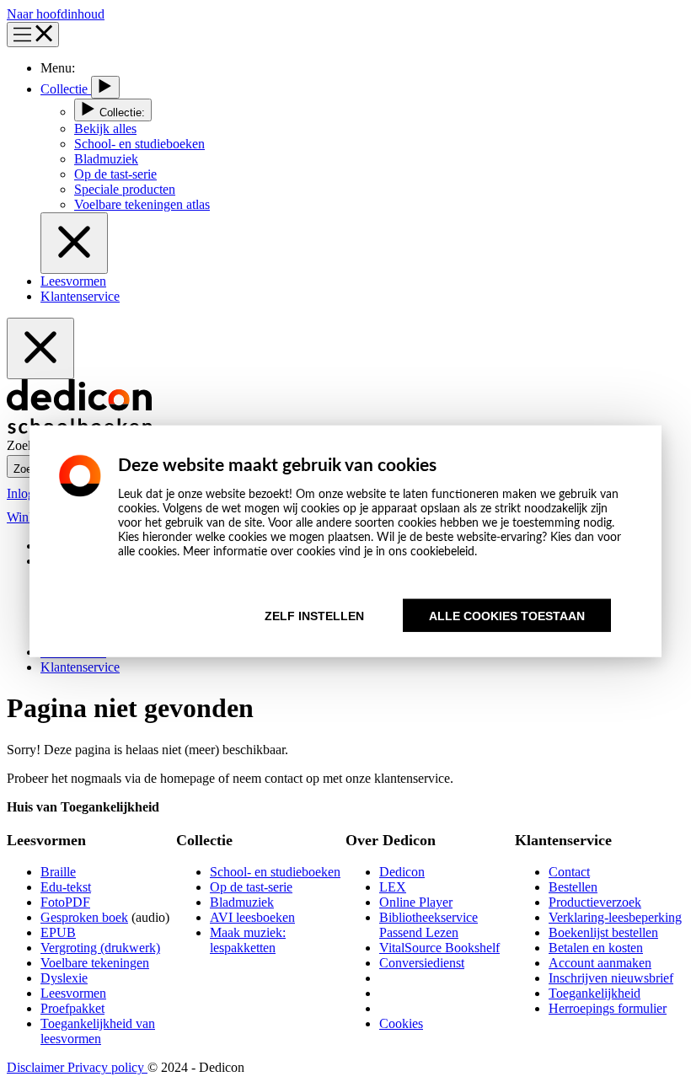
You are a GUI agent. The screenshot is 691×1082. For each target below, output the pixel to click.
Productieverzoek (595, 902)
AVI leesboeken (252, 917)
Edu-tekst (65, 887)
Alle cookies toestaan (507, 615)
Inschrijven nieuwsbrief (611, 978)
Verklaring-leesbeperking (615, 917)
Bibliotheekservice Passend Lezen (428, 925)
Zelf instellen (314, 615)
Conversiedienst (421, 963)
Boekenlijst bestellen (603, 932)
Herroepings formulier (608, 1008)
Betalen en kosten (596, 947)
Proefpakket (72, 1008)
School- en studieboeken (275, 872)
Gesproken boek (84, 917)
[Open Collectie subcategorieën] (105, 87)
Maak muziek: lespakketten (248, 940)
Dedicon (402, 872)
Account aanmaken (600, 963)
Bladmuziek (242, 902)
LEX (392, 887)
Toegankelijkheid (594, 993)
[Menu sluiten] (74, 243)
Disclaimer (37, 1067)
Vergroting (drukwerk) (100, 947)
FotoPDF (65, 902)
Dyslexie (64, 978)
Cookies (401, 1023)
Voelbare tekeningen (94, 963)
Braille (58, 872)
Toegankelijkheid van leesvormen (97, 1031)
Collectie (65, 89)
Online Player (416, 902)
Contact (569, 872)
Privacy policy (107, 1067)
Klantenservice (80, 296)
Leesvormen (73, 281)
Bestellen (573, 887)
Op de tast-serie (251, 887)
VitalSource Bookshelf (439, 947)
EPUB (58, 932)
